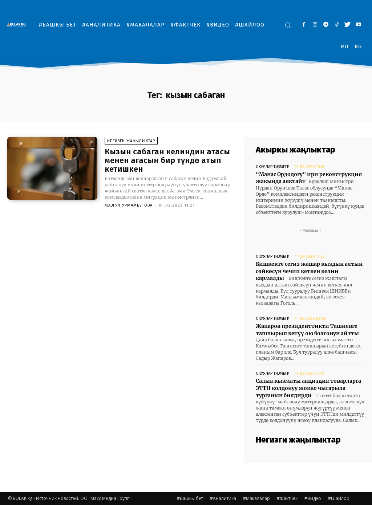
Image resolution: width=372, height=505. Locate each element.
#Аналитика (223, 498)
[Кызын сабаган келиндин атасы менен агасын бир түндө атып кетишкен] (52, 168)
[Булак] (18, 25)
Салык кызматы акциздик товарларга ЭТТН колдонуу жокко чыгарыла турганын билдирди (308, 388)
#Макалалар (256, 498)
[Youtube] (358, 25)
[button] (288, 25)
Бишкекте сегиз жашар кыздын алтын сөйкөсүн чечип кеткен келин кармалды (309, 271)
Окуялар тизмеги (273, 167)
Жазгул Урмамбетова (129, 205)
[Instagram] (314, 25)
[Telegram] (325, 25)
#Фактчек (287, 498)
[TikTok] (336, 25)
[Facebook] (304, 25)
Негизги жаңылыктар (131, 141)
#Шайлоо (338, 498)
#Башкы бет (190, 498)
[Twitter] (347, 25)
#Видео (312, 498)
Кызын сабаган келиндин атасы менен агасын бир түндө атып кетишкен (167, 160)
